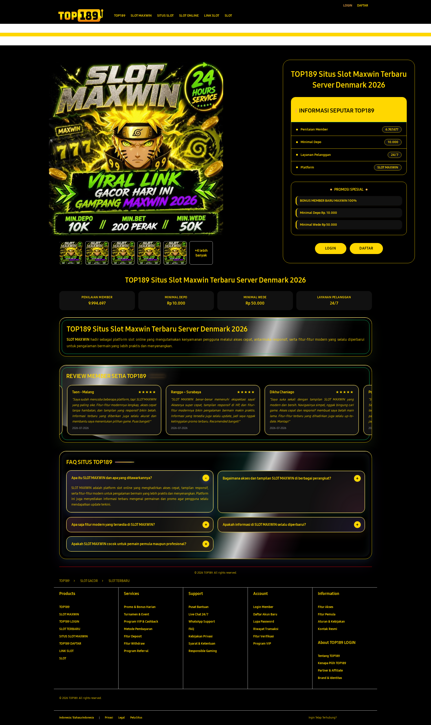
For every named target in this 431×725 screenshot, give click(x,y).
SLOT (62, 658)
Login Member (263, 607)
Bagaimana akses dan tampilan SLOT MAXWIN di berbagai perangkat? (277, 478)
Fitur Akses (325, 607)
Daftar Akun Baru (265, 614)
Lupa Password (263, 621)
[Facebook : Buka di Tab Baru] (342, 718)
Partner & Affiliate (330, 670)
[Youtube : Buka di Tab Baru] (369, 718)
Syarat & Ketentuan (202, 643)
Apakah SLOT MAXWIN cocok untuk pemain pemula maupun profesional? (128, 544)
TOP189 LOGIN (69, 621)
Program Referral (136, 651)
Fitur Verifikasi (263, 636)
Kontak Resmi (327, 629)
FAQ (191, 629)
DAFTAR (366, 248)
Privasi (109, 717)
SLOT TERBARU (69, 629)
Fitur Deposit (133, 636)
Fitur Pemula (326, 614)
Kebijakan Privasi (201, 636)
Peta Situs (136, 717)
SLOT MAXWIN (78, 339)
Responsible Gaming (203, 651)
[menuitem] (119, 16)
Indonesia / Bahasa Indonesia (76, 717)
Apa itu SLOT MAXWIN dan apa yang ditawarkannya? (111, 478)
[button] (359, 15)
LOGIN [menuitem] (347, 5)
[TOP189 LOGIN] (80, 15)
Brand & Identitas (330, 678)
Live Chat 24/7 (198, 614)
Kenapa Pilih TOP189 (332, 663)
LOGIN (330, 248)
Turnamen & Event (136, 614)
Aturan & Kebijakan (331, 621)
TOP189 (64, 607)
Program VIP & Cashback (141, 621)
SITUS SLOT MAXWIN (73, 636)
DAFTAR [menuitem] (362, 5)
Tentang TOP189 (329, 656)
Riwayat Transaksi (265, 629)
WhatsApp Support (202, 621)
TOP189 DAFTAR (70, 643)
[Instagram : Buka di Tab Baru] (360, 718)
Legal (121, 717)
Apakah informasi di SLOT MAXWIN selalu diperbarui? (264, 524)
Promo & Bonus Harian (140, 607)
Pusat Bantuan (199, 607)
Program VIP (262, 643)
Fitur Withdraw (134, 643)
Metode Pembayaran (138, 629)
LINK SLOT (66, 651)
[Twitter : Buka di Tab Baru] (351, 718)
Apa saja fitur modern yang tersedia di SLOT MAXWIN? (113, 524)
